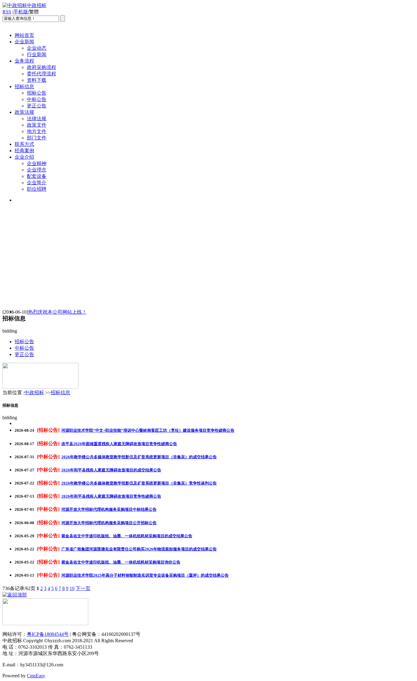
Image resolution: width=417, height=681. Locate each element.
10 (72, 588)
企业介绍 (24, 157)
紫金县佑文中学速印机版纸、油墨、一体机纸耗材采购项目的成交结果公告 (126, 536)
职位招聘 (36, 189)
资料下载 (36, 80)
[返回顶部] (14, 594)
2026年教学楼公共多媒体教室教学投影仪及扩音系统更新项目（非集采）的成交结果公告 (139, 457)
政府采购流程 (41, 67)
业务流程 (24, 60)
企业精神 (36, 163)
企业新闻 (24, 41)
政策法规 (24, 112)
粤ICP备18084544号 (48, 634)
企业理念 (36, 169)
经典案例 (24, 150)
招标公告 (36, 92)
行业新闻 (36, 54)
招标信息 (24, 86)
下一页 (83, 588)
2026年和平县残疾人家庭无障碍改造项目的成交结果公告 (111, 470)
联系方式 (24, 144)
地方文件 (36, 131)
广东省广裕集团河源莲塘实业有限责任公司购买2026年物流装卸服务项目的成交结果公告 (139, 549)
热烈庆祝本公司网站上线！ (57, 312)
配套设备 (36, 176)
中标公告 (36, 99)
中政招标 (34, 392)
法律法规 (36, 118)
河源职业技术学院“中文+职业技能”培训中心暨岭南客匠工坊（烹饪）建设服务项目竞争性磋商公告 (147, 430)
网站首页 (24, 35)
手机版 (20, 11)
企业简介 (36, 182)
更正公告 (36, 105)
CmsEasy (36, 675)
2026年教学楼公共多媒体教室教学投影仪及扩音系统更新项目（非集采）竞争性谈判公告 (139, 483)
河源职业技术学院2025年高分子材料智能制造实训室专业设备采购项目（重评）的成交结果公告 (145, 575)
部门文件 (36, 137)
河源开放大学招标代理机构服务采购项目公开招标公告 (109, 523)
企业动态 (36, 48)
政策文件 (36, 125)
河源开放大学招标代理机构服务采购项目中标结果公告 (109, 509)
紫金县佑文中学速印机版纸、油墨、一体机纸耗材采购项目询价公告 (120, 562)
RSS (6, 11)
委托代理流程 (41, 73)
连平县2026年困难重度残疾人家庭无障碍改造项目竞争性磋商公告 (119, 443)
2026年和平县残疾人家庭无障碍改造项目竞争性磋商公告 (111, 496)
